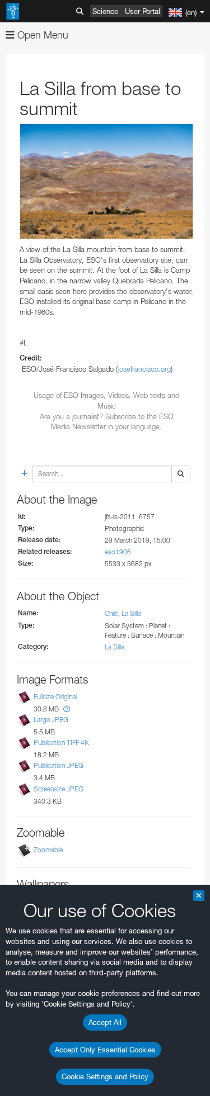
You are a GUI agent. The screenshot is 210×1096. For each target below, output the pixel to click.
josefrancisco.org (144, 368)
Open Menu (41, 35)
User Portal (142, 11)
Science (105, 11)
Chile (111, 613)
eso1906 (118, 552)
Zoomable (48, 850)
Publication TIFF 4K (61, 742)
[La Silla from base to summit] (106, 181)
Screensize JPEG (58, 789)
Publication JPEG (58, 766)
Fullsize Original (55, 696)
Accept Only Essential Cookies (105, 1049)
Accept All (105, 1022)
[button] (66, 709)
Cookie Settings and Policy (105, 1076)
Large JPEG (51, 719)
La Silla (131, 613)
